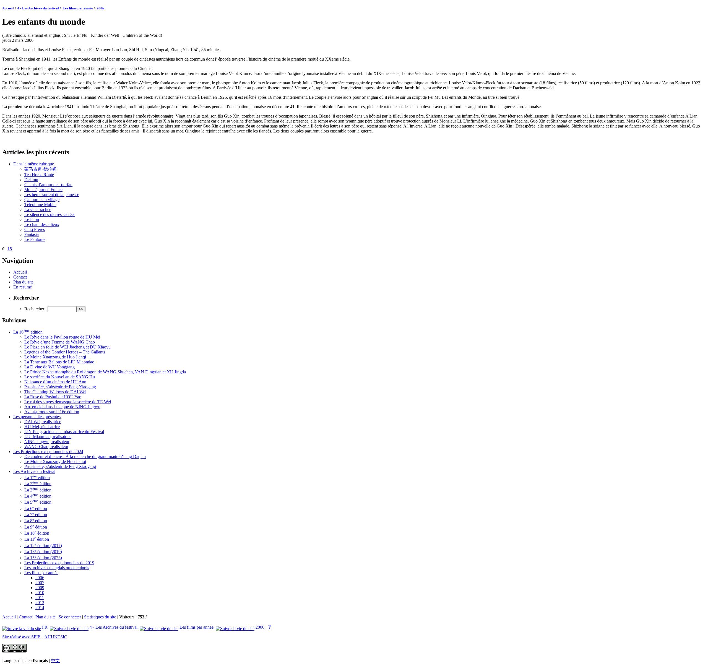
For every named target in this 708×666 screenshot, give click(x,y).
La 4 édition (37, 496)
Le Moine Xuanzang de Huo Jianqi (55, 357)
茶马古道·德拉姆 (40, 169)
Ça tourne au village (41, 199)
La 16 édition (28, 332)
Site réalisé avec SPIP (21, 636)
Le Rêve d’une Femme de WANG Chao (59, 342)
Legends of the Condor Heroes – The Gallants (64, 352)
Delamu (31, 179)
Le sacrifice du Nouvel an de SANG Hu (59, 376)
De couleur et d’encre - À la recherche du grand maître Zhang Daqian (85, 456)
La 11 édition (36, 539)
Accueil (8, 8)
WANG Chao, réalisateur (46, 446)
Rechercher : (35, 308)
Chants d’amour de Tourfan (48, 184)
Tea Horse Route (39, 174)
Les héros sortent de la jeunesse (51, 194)
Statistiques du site (100, 617)
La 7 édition (35, 514)
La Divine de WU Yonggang (49, 367)
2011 (39, 597)
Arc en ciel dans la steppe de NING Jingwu (62, 406)
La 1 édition (37, 477)
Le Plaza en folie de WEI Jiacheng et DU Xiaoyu (67, 347)
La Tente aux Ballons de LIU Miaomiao (59, 362)
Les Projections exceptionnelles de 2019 (59, 562)
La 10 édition (36, 533)
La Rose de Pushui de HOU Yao (52, 396)
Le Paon (31, 219)
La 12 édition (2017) (43, 545)
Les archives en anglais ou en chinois (56, 567)
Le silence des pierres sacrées (49, 214)
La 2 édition (37, 483)
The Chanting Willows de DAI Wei (55, 391)
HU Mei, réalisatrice (42, 426)
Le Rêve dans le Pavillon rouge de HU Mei (62, 337)
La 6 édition (35, 508)
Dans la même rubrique (33, 164)
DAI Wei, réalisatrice (42, 421)
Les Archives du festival (34, 471)
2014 (39, 607)
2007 (39, 582)
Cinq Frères (34, 229)
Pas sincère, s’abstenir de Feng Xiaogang (60, 386)
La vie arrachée (37, 209)
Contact (20, 277)
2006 (100, 8)
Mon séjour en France (43, 189)
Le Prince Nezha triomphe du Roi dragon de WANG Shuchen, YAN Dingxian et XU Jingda (105, 372)
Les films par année (78, 8)
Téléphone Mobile (40, 204)
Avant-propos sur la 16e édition (51, 411)
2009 (39, 587)
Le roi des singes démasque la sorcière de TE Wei (67, 401)
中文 (55, 660)
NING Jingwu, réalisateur (46, 441)
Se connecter (70, 617)
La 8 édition (35, 520)
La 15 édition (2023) (43, 557)
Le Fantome (34, 239)
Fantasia (31, 234)
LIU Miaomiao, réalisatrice (47, 436)
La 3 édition (37, 490)
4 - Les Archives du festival (38, 8)
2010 (39, 592)
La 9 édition (35, 527)
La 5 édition (37, 502)
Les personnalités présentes (37, 416)
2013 (39, 602)
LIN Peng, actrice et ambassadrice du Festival (64, 431)
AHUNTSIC (55, 636)
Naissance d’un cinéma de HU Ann (55, 381)
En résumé (22, 287)
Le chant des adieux (41, 224)
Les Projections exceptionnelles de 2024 (48, 451)
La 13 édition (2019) (43, 551)
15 (9, 248)
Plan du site (23, 282)
